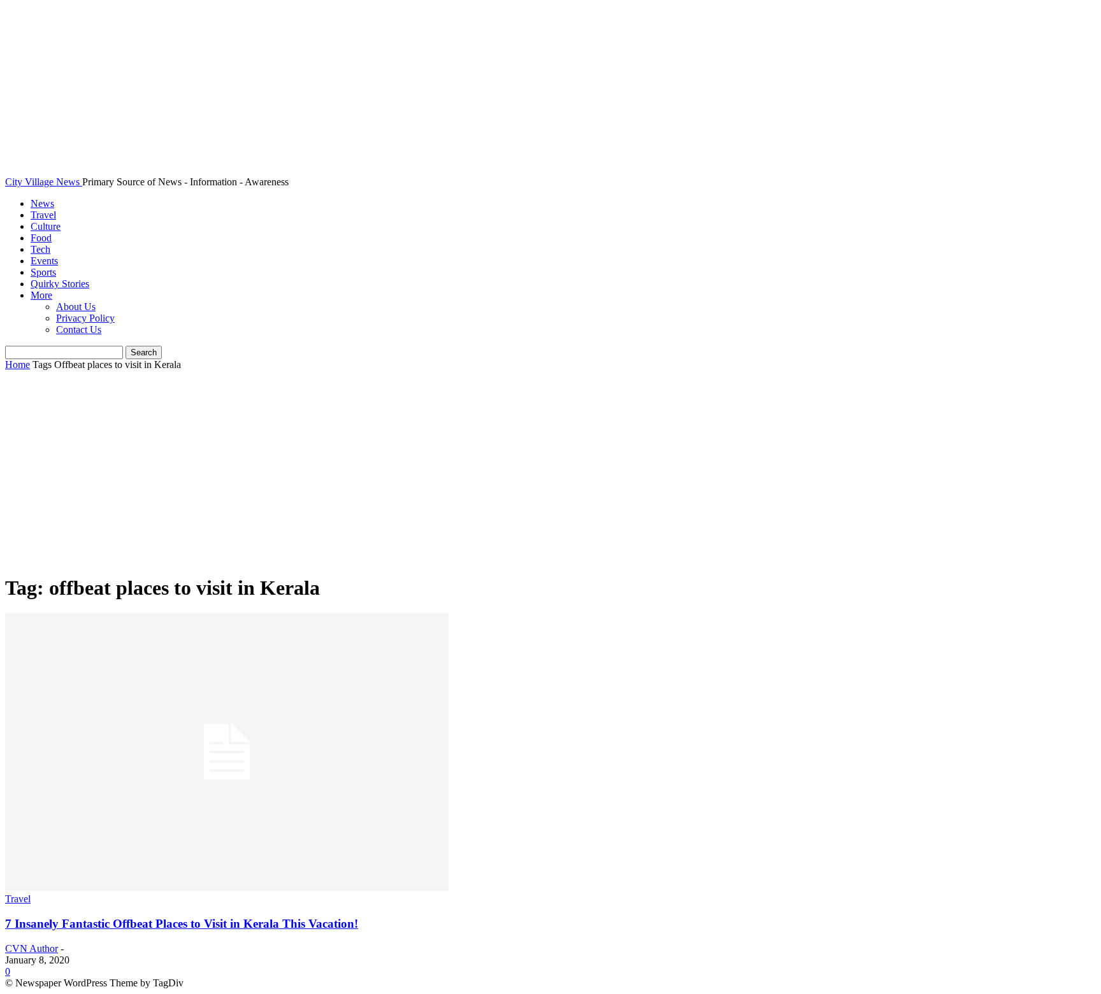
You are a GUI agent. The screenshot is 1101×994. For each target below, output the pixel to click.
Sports (43, 272)
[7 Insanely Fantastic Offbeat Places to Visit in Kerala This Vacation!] (227, 887)
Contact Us (78, 329)
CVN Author (31, 948)
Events (44, 260)
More (41, 295)
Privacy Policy (85, 318)
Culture (46, 226)
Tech (40, 249)
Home (17, 364)
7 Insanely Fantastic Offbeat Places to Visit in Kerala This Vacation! (181, 923)
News (42, 203)
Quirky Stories (60, 283)
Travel (43, 214)
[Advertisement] (550, 473)
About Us (76, 306)
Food (41, 237)
